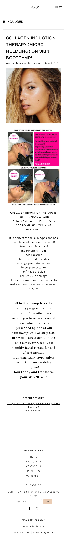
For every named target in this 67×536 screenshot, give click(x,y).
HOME (33, 456)
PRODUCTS (33, 471)
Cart (58, 7)
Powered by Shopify (44, 532)
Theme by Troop (21, 532)
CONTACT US (33, 466)
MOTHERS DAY (33, 475)
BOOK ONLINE (34, 461)
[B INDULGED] (33, 95)
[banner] (33, 7)
